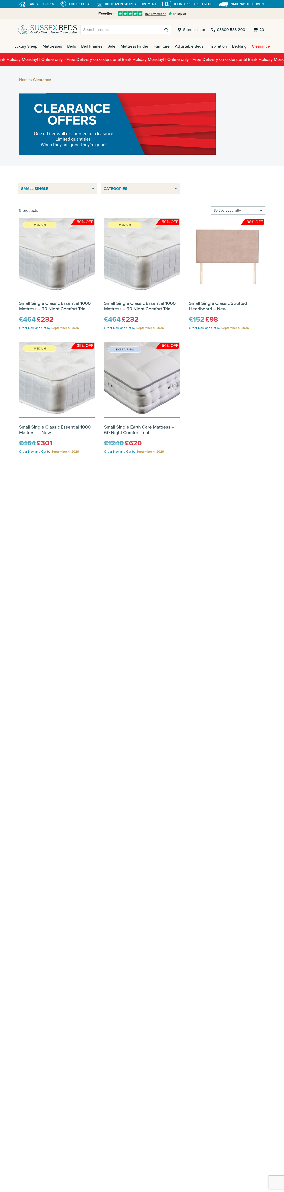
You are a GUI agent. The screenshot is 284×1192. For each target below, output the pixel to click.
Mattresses (52, 46)
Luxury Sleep (25, 46)
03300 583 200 (231, 30)
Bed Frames (91, 46)
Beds (71, 46)
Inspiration (218, 46)
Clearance (261, 46)
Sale (111, 46)
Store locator (194, 30)
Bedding (239, 46)
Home (24, 80)
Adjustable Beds (189, 46)
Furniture (162, 46)
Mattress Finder (134, 46)
